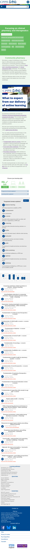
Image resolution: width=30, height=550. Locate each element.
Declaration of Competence (7, 482)
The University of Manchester (8, 499)
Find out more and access (7, 301)
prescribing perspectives (11, 67)
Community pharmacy (7, 34)
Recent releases (22, 43)
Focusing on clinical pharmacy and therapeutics (15, 29)
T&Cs (2, 532)
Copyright (3, 541)
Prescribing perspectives (9, 151)
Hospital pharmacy (6, 40)
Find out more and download (7, 291)
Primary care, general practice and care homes (12, 37)
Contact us (15, 508)
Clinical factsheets (20, 46)
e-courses (3, 488)
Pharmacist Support (5, 498)
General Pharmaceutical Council (8, 493)
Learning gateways (6, 46)
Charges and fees (5, 486)
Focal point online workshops (10, 146)
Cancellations (4, 539)
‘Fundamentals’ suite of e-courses (12, 141)
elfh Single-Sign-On (5, 504)
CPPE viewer (4, 480)
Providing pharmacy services (7, 469)
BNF (13, 46)
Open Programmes (5, 489)
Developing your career (6, 467)
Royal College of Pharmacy (7, 495)
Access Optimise (5, 477)
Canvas (3, 502)
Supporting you (4, 475)
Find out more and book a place (8, 309)
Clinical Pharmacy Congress (7, 501)
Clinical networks (13, 43)
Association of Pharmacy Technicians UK (10, 496)
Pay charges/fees (5, 536)
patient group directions (11, 130)
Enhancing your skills (6, 470)
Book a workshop (5, 479)
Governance (4, 43)
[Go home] (8, 1)
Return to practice (5, 483)
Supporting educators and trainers (9, 473)
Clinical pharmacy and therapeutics (9, 472)
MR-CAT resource (5, 492)
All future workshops (5, 485)
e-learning (4, 168)
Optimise (4, 49)
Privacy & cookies (5, 534)
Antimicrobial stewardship (17, 40)
